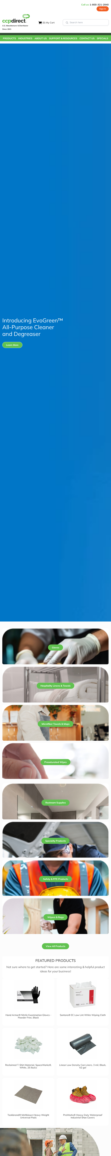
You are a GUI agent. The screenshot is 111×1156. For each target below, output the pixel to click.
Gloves (55, 647)
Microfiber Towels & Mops (56, 723)
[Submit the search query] (67, 22)
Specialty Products (55, 840)
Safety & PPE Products (55, 879)
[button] (9, 38)
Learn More (12, 344)
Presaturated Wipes (55, 762)
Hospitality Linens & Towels (55, 685)
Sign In (102, 8)
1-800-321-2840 (99, 4)
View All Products (55, 946)
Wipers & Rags (55, 917)
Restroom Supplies (55, 802)
